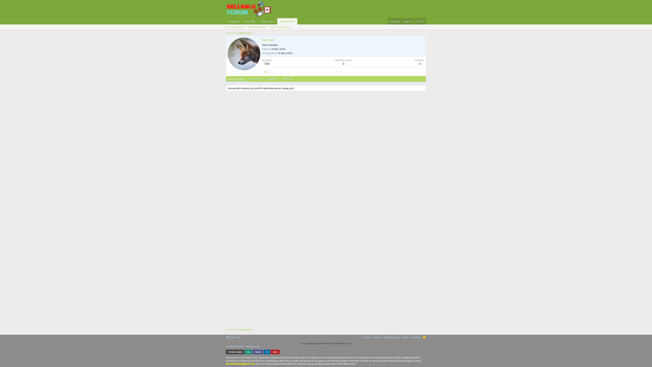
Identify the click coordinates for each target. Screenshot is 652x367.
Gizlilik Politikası (392, 337)
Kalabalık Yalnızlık (235, 346)
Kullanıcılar (287, 21)
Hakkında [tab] (287, 79)
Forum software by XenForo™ (326, 343)
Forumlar (249, 21)
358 (266, 64)
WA (248, 352)
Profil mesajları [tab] (236, 79)
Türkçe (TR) (234, 337)
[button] (257, 21)
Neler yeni (267, 21)
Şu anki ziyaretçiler (235, 27)
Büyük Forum (253, 346)
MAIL (275, 352)
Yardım (405, 337)
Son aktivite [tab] (255, 79)
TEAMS (258, 352)
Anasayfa (233, 21)
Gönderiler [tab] (272, 79)
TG (267, 352)
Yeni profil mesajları (257, 27)
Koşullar (377, 337)
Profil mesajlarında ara (280, 27)
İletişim (367, 337)
